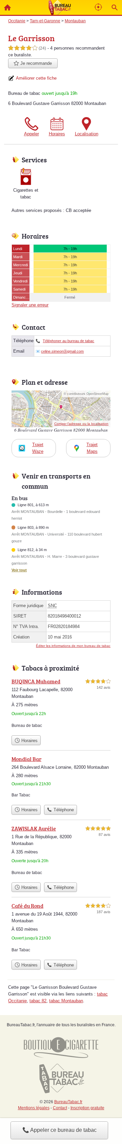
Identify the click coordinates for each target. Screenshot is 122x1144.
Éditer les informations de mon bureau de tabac (73, 646)
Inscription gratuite (87, 1108)
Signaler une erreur (30, 304)
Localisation (86, 133)
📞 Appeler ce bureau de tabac (59, 1130)
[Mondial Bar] (61, 778)
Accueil (7, 7)
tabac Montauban (66, 1000)
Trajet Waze (37, 448)
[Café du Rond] (61, 929)
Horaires (57, 133)
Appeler (31, 133)
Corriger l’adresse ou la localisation (81, 424)
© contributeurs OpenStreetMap (86, 394)
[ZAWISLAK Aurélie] (61, 851)
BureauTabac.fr (68, 1101)
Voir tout (19, 570)
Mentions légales (33, 1108)
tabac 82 (37, 1000)
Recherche (114, 7)
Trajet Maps (92, 448)
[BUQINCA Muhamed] (61, 704)
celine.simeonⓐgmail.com (62, 351)
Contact (60, 1108)
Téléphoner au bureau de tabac (68, 341)
